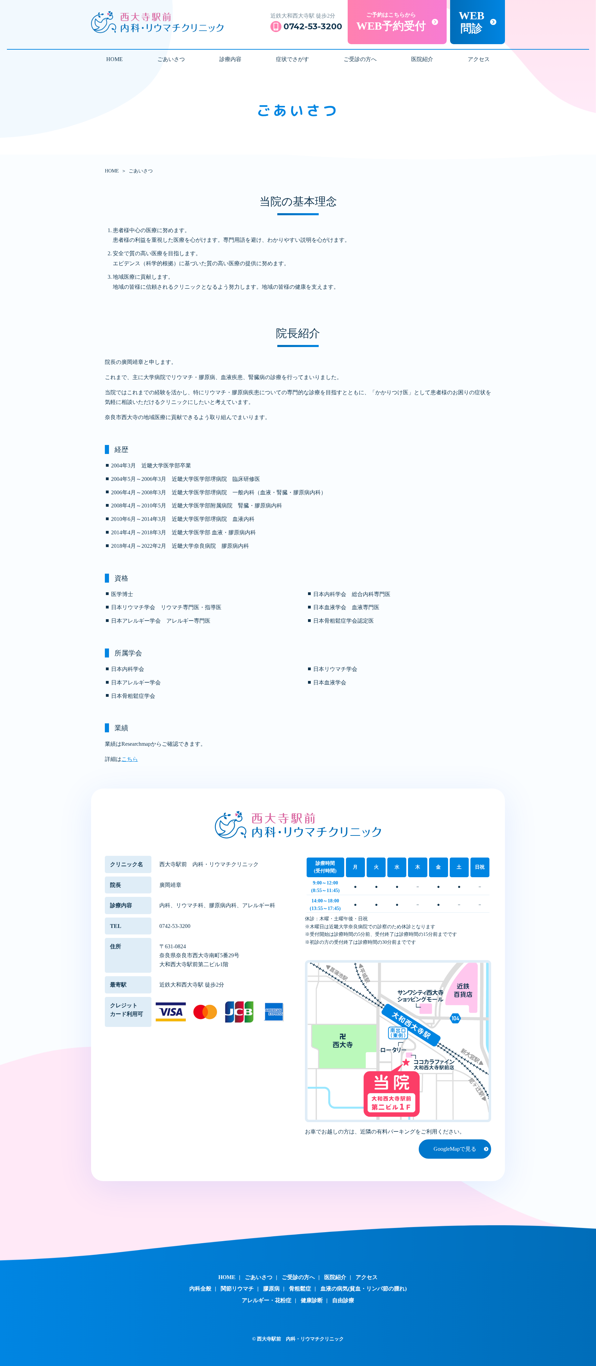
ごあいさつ (171, 59)
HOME (114, 59)
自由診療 (343, 1300)
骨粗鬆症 (300, 1288)
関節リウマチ (237, 1288)
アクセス (479, 59)
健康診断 (312, 1300)
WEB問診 (471, 21)
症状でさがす (292, 59)
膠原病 (271, 1288)
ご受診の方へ (360, 59)
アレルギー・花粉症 (266, 1300)
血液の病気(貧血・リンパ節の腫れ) (363, 1288)
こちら (129, 759)
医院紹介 (422, 59)
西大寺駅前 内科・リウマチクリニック (157, 22)
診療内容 (230, 59)
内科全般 (200, 1288)
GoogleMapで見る (455, 1149)
